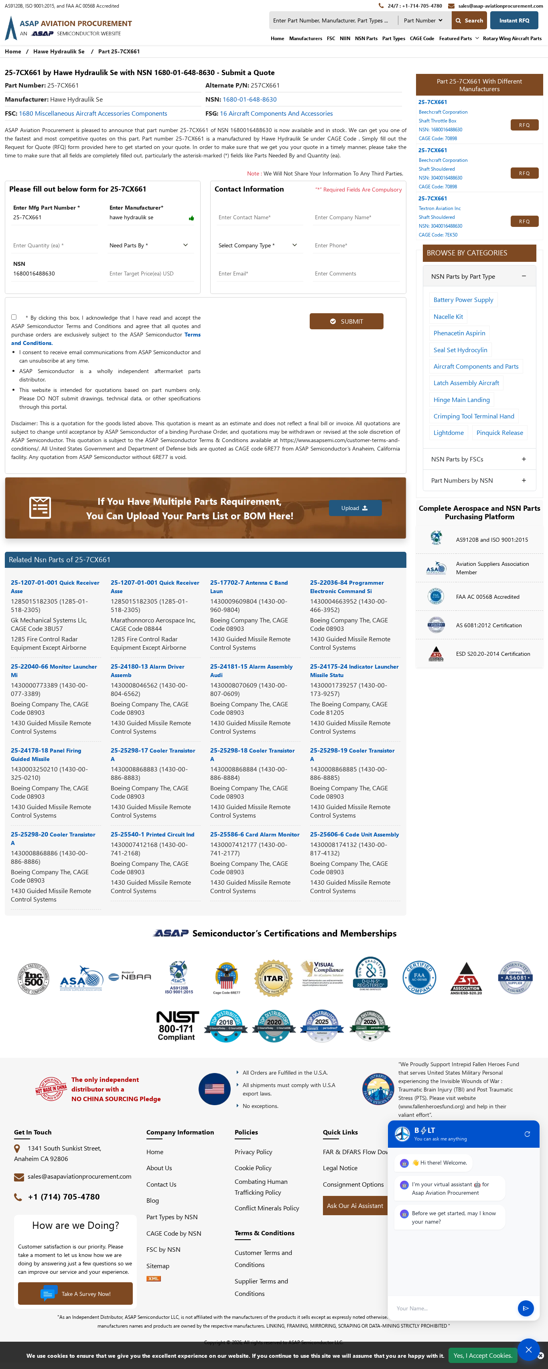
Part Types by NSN (172, 1216)
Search (474, 20)
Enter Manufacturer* (136, 207)
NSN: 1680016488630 (440, 129)
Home (277, 38)
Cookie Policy (253, 1167)
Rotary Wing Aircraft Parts (512, 38)
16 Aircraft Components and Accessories (276, 113)
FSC (331, 38)
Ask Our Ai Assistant (355, 1205)
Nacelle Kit (448, 316)
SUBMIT (350, 321)
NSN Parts (366, 38)
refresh (528, 1134)
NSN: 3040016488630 (440, 177)
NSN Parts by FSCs (457, 459)
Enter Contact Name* (244, 207)
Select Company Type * (247, 235)
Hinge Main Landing (462, 399)
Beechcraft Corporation (443, 111)
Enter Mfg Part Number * (46, 207)
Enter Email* (233, 263)
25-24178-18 (46, 754)
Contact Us (161, 1184)
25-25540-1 (153, 834)
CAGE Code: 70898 (438, 138)
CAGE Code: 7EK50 (438, 234)
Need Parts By (127, 235)
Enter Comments (335, 263)
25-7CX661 (432, 102)
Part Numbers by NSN (462, 480)
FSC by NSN (163, 1249)
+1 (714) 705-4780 (64, 1196)
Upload (351, 508)
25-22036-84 (347, 586)
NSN (19, 263)
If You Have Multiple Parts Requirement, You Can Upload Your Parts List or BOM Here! (190, 508)
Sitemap (161, 1265)
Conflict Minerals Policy (267, 1208)
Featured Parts (455, 38)
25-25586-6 (255, 834)
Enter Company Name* (343, 207)
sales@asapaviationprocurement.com (80, 1176)
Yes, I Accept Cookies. (483, 1355)
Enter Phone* (330, 235)
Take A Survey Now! (86, 1294)
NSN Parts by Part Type (463, 276)
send (526, 1308)
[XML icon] (153, 1279)
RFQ (524, 125)
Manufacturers (305, 38)
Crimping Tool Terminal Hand (474, 416)
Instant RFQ (514, 20)
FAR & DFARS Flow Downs (360, 1151)
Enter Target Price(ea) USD (143, 263)
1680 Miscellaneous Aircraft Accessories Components (93, 113)
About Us (159, 1167)
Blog (152, 1200)
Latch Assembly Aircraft (466, 382)
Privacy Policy (253, 1151)
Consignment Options (353, 1184)
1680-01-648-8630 (250, 99)
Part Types (393, 38)
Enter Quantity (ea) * (38, 235)
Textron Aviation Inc (440, 208)
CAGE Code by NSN (173, 1233)
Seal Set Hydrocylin (460, 349)
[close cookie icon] (540, 1355)
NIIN (345, 38)
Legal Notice (340, 1167)
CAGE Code (422, 38)
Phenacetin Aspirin (459, 332)
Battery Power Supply (463, 299)
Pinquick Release (500, 432)
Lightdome (449, 432)
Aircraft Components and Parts (476, 366)
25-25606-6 (354, 834)
